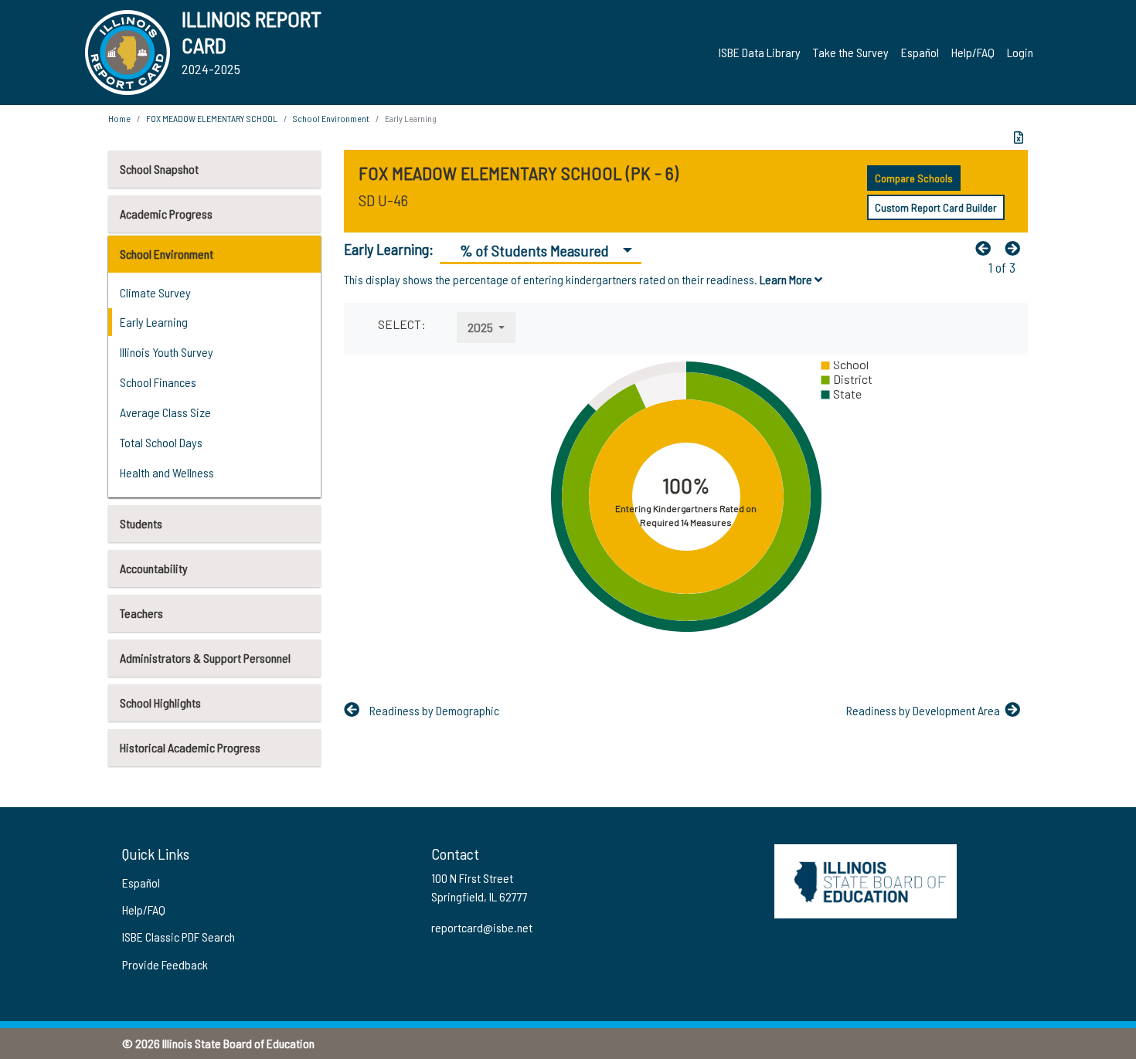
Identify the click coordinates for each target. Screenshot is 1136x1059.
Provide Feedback (165, 964)
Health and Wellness (167, 472)
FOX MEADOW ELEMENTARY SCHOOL (211, 118)
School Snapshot (159, 168)
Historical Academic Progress (190, 747)
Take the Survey (851, 52)
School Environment (166, 253)
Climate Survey (155, 292)
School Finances (158, 382)
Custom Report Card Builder (936, 207)
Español (920, 52)
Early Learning (154, 321)
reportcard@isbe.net (481, 927)
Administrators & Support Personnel (205, 657)
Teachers (141, 613)
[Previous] (986, 248)
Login (1020, 52)
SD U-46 (383, 200)
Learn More (787, 279)
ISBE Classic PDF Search (178, 936)
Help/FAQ (973, 52)
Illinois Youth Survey (166, 352)
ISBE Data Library (760, 52)
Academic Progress (166, 213)
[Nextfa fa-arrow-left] (1016, 248)
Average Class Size (165, 412)
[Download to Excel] (1018, 137)
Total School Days (161, 442)
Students (141, 523)
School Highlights (160, 702)
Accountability (154, 568)
